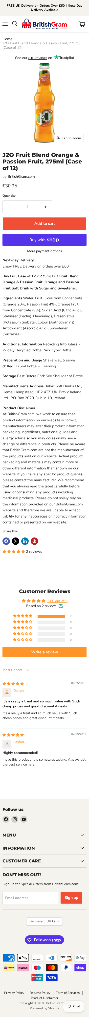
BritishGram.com (21, 176)
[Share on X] (15, 541)
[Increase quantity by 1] (45, 206)
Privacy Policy (14, 993)
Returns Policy (40, 993)
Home (7, 39)
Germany (42, 921)
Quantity (9, 196)
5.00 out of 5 (57, 601)
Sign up (71, 897)
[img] (13, 683)
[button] (14, 551)
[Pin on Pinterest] (34, 541)
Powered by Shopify (44, 1008)
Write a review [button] (44, 652)
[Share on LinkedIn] (25, 541)
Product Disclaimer (44, 998)
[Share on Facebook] (6, 541)
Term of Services (68, 993)
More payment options (44, 251)
